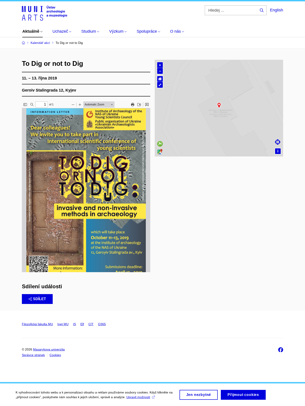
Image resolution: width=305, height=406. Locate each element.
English (276, 10)
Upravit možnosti (138, 397)
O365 (102, 324)
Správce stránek (33, 355)
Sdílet (39, 299)
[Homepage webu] (44, 13)
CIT (91, 324)
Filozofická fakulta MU (37, 324)
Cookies (55, 355)
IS (74, 324)
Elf (82, 324)
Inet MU (63, 324)
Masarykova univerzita (49, 349)
